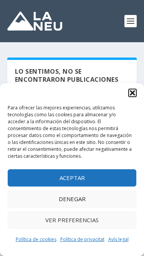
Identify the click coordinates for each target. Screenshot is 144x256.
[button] (132, 93)
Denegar (72, 199)
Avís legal (118, 239)
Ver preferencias (72, 220)
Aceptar (72, 178)
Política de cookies (36, 239)
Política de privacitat (82, 239)
